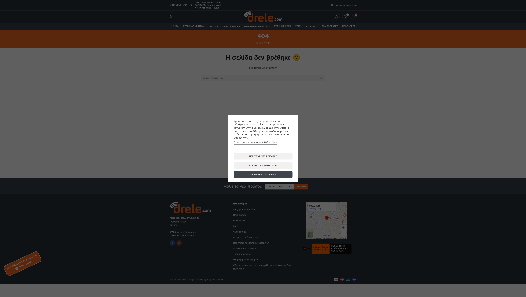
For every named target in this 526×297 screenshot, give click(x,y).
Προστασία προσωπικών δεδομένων (255, 142)
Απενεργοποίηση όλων (263, 165)
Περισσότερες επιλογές (263, 156)
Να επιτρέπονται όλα (263, 174)
